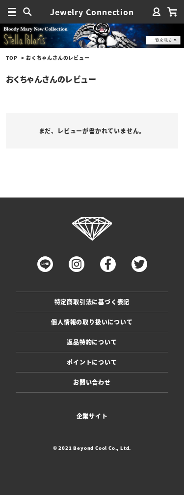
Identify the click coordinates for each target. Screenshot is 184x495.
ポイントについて (92, 362)
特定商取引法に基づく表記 (92, 301)
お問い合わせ (92, 382)
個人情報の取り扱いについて (91, 322)
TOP (11, 57)
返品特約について (92, 342)
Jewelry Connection (91, 12)
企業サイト (92, 416)
